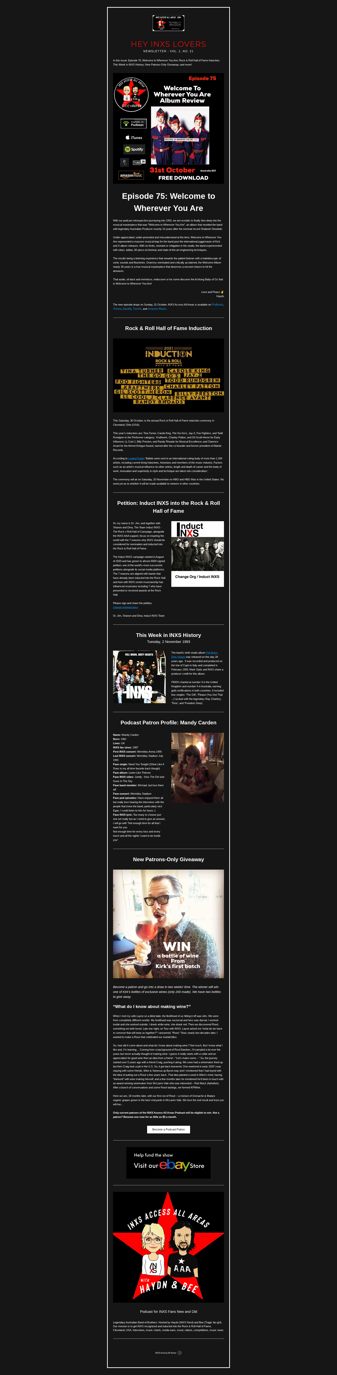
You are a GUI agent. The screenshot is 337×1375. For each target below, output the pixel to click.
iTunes (117, 308)
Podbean (217, 304)
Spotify (127, 308)
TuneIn (137, 308)
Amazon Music (157, 308)
